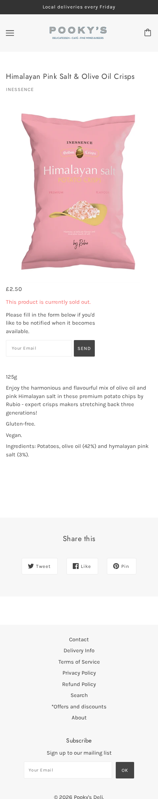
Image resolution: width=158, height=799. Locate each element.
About (79, 717)
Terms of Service (79, 661)
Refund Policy (79, 684)
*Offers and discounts (79, 706)
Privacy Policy (79, 673)
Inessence (20, 89)
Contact (79, 639)
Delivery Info (79, 650)
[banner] (78, 32)
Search (79, 695)
